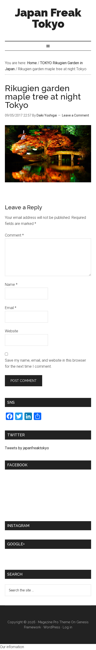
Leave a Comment (75, 115)
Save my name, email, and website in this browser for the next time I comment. (45, 363)
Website (11, 331)
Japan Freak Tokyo (48, 18)
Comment (14, 235)
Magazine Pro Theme (54, 622)
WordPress (51, 627)
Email (10, 308)
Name (11, 284)
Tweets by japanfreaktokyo (27, 448)
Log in (67, 627)
